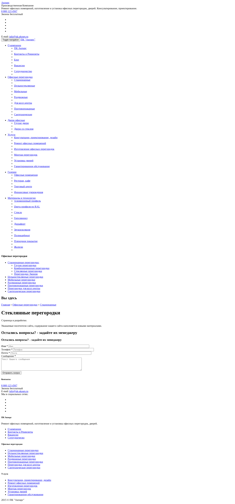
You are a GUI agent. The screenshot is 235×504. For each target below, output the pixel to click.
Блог (16, 59)
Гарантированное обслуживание (32, 166)
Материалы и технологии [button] (22, 198)
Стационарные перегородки (23, 450)
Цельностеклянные (24, 85)
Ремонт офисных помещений (30, 143)
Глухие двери (21, 123)
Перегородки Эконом (26, 274)
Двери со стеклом (23, 129)
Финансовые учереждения (28, 192)
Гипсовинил (20, 218)
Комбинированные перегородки (31, 268)
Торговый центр (23, 186)
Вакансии (19, 65)
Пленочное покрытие (26, 241)
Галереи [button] (12, 172)
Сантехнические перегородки (24, 291)
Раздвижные (21, 97)
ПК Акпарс (20, 48)
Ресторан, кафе (22, 180)
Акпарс (5, 2)
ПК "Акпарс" (28, 39)
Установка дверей (23, 160)
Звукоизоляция (22, 229)
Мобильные (20, 91)
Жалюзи (18, 247)
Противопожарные (24, 108)
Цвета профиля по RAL (27, 206)
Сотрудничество (23, 71)
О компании (14, 429)
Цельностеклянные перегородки (25, 277)
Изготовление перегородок (22, 485)
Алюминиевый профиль (27, 201)
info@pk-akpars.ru (18, 36)
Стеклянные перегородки (28, 271)
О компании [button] (14, 45)
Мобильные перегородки (21, 279)
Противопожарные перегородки (25, 285)
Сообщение (8, 356)
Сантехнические (23, 114)
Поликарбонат (22, 235)
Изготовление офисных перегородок (34, 149)
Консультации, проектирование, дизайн (36, 137)
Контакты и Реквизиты (26, 54)
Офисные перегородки (24, 304)
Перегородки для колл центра (24, 288)
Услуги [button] (11, 134)
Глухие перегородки (25, 265)
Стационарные (22, 80)
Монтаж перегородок (25, 154)
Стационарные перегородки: (23, 262)
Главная (5, 304)
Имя (4, 346)
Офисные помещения (26, 175)
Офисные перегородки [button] (20, 77)
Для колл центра (23, 103)
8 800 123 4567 (9, 11)
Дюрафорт (19, 224)
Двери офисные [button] (16, 120)
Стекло (18, 212)
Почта (5, 353)
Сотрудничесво (16, 437)
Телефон (6, 349)
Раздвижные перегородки (22, 282)
